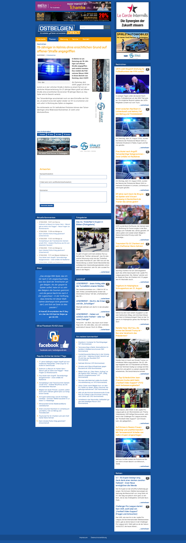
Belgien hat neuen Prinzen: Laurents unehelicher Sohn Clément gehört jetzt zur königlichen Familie (54, 391)
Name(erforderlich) (46, 174)
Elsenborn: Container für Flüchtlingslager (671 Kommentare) (92, 343)
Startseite (41, 39)
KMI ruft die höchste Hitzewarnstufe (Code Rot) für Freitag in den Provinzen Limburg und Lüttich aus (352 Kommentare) (93, 394)
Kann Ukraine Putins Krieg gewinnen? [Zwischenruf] (52, 235)
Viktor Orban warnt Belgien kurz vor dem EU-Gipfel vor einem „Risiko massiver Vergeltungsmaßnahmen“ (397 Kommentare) (93, 387)
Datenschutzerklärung (99, 537)
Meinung (64, 39)
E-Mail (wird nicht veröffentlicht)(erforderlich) (55, 182)
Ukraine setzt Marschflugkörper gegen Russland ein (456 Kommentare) (92, 367)
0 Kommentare (50, 55)
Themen (52, 39)
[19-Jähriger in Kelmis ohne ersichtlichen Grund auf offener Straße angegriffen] (54, 69)
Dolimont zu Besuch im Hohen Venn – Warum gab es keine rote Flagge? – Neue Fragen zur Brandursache (54, 226)
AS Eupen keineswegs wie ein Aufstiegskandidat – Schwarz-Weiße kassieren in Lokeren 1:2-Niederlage (54, 398)
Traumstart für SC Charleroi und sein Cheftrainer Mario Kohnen (54, 417)
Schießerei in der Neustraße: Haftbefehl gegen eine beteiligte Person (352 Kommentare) (94, 401)
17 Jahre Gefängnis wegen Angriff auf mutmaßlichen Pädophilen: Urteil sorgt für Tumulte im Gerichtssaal (54, 363)
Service (75, 39)
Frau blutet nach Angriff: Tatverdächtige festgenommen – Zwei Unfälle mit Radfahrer (54, 258)
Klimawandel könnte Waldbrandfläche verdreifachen (52, 405)
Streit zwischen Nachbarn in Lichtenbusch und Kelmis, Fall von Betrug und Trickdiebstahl (54, 410)
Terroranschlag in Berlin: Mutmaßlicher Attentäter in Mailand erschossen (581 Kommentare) (93, 349)
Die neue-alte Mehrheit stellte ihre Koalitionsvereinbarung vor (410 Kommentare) (93, 381)
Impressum (83, 537)
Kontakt (86, 39)
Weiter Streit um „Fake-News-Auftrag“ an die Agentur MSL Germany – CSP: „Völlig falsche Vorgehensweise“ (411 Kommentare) (93, 374)
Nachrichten (41, 44)
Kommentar (44, 190)
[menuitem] (41, 39)
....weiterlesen (104, 272)
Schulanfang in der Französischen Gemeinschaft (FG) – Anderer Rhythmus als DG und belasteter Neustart (54, 243)
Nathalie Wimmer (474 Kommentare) (91, 363)
